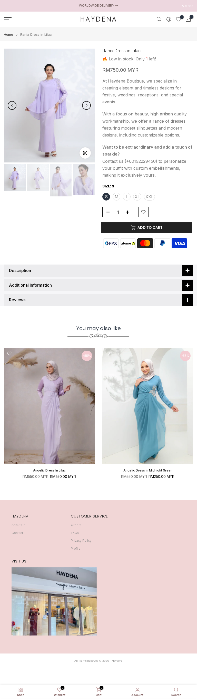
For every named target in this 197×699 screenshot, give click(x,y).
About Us (18, 525)
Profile (76, 548)
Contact (17, 533)
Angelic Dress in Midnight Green (147, 471)
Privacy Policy (81, 540)
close (10, 5)
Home (8, 34)
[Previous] (12, 105)
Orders (76, 525)
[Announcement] (98, 5)
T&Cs (75, 533)
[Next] (86, 105)
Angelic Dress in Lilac (49, 471)
